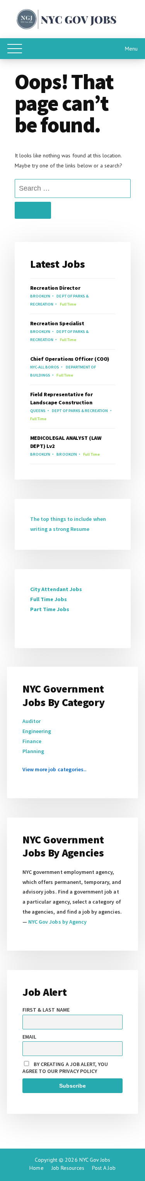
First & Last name (46, 1009)
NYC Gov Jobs (94, 1159)
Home (36, 1167)
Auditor (31, 721)
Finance (31, 741)
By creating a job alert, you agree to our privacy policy (65, 1068)
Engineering (36, 731)
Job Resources (68, 1167)
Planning (33, 751)
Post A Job (103, 1167)
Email (29, 1036)
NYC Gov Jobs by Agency (57, 921)
